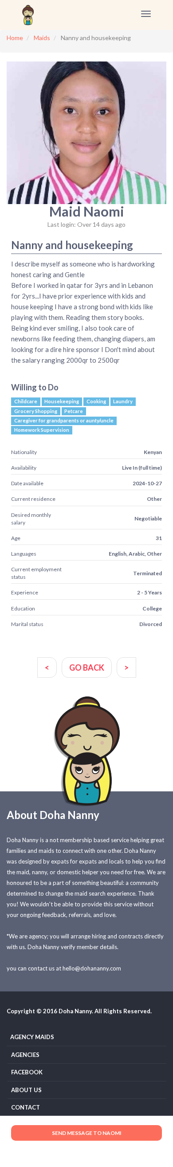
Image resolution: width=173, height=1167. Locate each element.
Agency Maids (32, 1036)
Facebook (27, 1072)
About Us (26, 1089)
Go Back (86, 667)
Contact (25, 1107)
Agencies (25, 1054)
